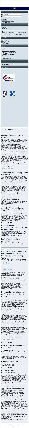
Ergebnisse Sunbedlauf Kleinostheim (9, 197)
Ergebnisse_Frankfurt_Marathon (8, 164)
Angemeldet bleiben (5, 18)
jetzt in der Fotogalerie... (6, 349)
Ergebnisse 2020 (5, 41)
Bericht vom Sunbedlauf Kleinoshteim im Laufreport (12, 202)
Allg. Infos (4, 55)
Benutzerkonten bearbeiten (8, 54)
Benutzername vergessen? (8, 21)
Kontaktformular (5, 48)
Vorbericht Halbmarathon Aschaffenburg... (10, 363)
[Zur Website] (5, 97)
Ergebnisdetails (4, 335)
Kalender (3, 42)
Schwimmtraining (5, 43)
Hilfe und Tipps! (5, 53)
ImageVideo (4, 49)
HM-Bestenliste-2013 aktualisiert (8, 339)
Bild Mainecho (4, 204)
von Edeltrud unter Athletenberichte (8, 365)
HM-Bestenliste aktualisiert (7, 338)
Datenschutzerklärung (6, 58)
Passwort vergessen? (6, 22)
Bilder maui (3, 200)
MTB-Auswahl (4, 40)
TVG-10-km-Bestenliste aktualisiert (8, 198)
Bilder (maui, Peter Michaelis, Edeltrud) (9, 337)
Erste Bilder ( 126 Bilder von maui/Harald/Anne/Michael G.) (14, 419)
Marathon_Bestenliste (6, 167)
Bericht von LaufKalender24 (7, 203)
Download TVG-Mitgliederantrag (9, 52)
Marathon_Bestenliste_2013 (7, 168)
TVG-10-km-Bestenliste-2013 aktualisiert (10, 199)
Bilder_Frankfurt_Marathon (7, 166)
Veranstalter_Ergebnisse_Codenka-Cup (9, 220)
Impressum (4, 57)
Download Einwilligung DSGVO (8, 51)
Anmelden (4, 19)
